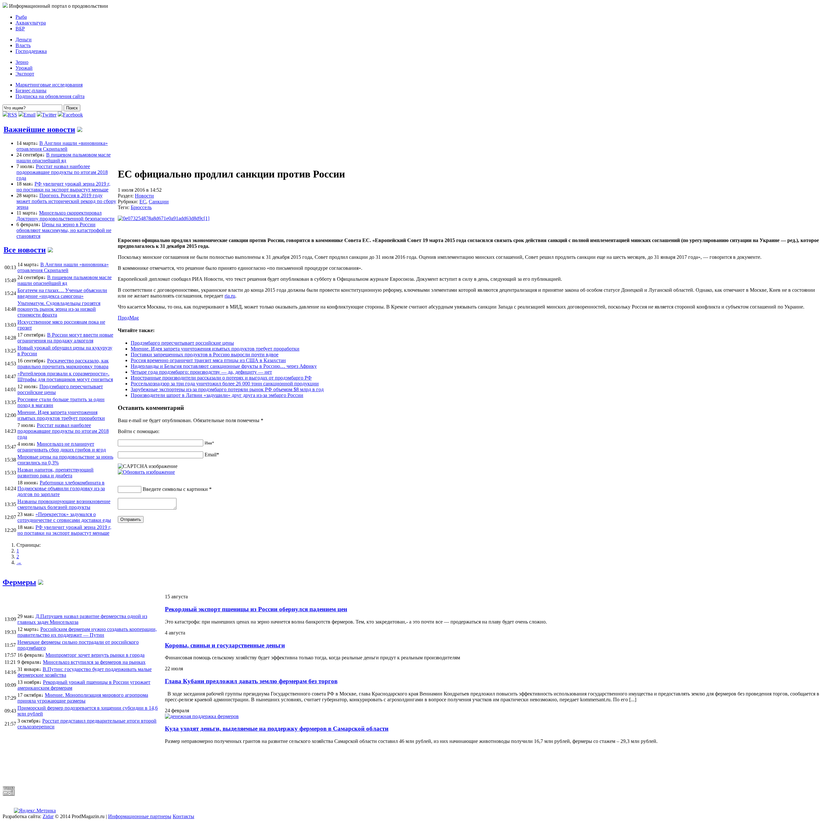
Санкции (159, 201)
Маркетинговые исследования (49, 84)
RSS (12, 114)
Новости (144, 195)
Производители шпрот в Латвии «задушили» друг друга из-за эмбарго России (217, 395)
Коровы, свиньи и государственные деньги (225, 645)
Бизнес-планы (30, 90)
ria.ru (230, 296)
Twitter (49, 114)
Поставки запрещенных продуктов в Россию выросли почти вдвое (204, 354)
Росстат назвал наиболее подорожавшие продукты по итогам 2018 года (62, 172)
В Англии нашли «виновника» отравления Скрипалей (62, 146)
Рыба (21, 17)
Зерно (21, 62)
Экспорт (24, 73)
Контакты (183, 816)
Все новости (25, 250)
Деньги (23, 39)
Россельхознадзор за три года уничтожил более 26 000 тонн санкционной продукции (225, 383)
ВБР (20, 28)
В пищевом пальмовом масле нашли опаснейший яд (63, 157)
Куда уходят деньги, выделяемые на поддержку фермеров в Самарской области (276, 728)
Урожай (24, 68)
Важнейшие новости (39, 129)
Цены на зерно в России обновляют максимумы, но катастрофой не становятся (63, 230)
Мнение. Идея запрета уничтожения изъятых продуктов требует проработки (215, 348)
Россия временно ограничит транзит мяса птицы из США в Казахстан (208, 360)
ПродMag (128, 317)
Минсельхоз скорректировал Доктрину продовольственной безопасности (65, 215)
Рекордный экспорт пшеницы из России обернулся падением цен (256, 609)
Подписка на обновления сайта (50, 96)
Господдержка (31, 51)
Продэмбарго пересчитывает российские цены (182, 343)
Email (29, 114)
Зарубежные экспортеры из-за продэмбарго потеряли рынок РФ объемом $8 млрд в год (227, 389)
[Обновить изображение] (146, 472)
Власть (23, 45)
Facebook (73, 114)
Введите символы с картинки (175, 489)
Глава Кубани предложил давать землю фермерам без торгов (251, 681)
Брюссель (141, 207)
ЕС (142, 201)
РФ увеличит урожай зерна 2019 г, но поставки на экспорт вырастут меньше (63, 186)
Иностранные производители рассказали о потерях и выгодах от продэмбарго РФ (221, 378)
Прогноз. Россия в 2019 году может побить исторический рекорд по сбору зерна (66, 201)
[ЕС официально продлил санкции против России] (163, 218)
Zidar (48, 816)
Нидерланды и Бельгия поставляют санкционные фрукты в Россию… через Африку (224, 366)
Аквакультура (30, 22)
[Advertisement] (159, 764)
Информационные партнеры (139, 816)
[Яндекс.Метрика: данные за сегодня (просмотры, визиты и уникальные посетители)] (35, 811)
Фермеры (19, 582)
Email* (212, 454)
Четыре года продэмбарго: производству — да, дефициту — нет (201, 372)
